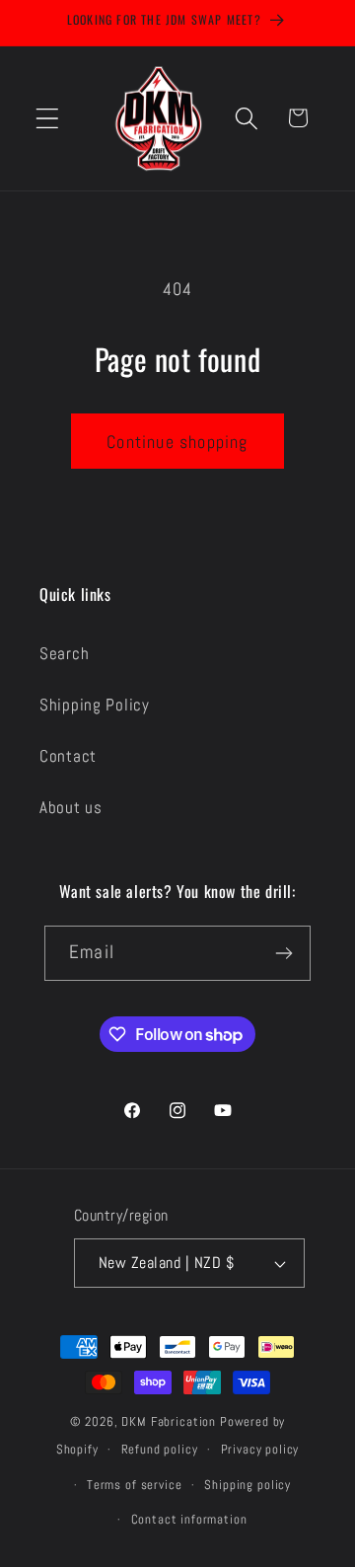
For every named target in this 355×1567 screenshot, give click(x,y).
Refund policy (159, 1449)
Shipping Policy (94, 705)
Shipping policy (247, 1484)
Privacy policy (260, 1449)
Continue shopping (177, 441)
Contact (68, 756)
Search (64, 653)
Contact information (189, 1519)
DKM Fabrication (168, 1421)
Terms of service (134, 1484)
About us (71, 807)
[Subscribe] (283, 953)
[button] (48, 118)
